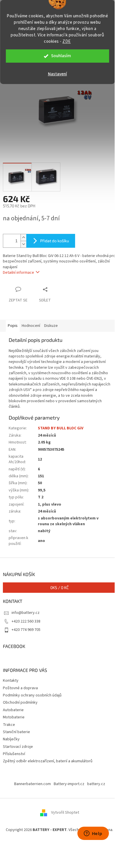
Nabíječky (11, 739)
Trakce (9, 725)
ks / (59, 587)
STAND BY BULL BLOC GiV (60, 428)
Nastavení (57, 74)
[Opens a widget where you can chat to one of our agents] (93, 834)
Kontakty (10, 680)
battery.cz (96, 784)
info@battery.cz (26, 613)
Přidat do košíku (54, 240)
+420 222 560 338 (26, 621)
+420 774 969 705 (26, 630)
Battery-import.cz (69, 784)
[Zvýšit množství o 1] (23, 237)
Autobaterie (13, 710)
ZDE (66, 41)
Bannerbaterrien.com (32, 784)
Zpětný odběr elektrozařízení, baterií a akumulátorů (47, 761)
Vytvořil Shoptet (65, 813)
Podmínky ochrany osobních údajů (32, 695)
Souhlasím (61, 56)
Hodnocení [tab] (31, 326)
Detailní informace (18, 272)
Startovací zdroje (18, 747)
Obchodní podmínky (20, 702)
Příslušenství (14, 754)
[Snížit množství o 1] (23, 244)
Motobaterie (14, 717)
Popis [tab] (13, 326)
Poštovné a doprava (20, 688)
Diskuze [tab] (51, 326)
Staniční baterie (16, 732)
